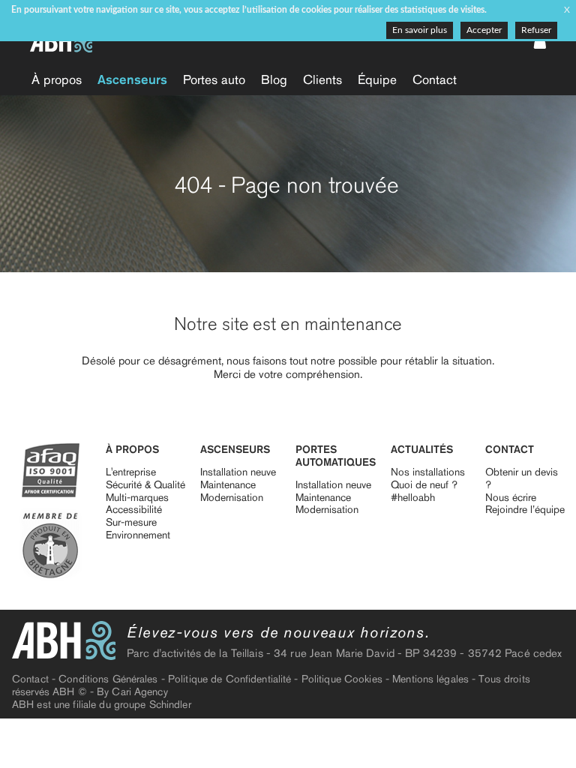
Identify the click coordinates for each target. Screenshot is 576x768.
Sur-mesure (131, 522)
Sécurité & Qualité (145, 484)
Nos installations (428, 472)
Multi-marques (137, 497)
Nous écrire (510, 497)
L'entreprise (131, 472)
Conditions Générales (108, 679)
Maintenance (228, 484)
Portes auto (214, 79)
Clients (322, 79)
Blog (274, 79)
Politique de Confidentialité (229, 679)
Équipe (377, 79)
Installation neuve (238, 472)
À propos (57, 79)
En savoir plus (419, 30)
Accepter (484, 30)
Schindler (170, 704)
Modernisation (231, 497)
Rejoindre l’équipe (525, 509)
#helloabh (413, 497)
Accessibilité (134, 509)
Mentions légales (430, 679)
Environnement (138, 535)
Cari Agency (139, 692)
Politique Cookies (342, 679)
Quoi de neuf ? (424, 484)
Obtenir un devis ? (521, 478)
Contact (434, 79)
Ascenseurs (132, 79)
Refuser (536, 30)
